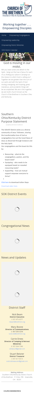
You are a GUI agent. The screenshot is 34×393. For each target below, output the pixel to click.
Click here (5, 182)
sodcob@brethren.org (17, 334)
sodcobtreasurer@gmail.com (17, 361)
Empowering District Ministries (13, 45)
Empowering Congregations (19, 35)
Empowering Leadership (10, 40)
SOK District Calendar (9, 50)
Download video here (9, 186)
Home (4, 35)
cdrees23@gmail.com (17, 349)
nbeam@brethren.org (17, 322)
